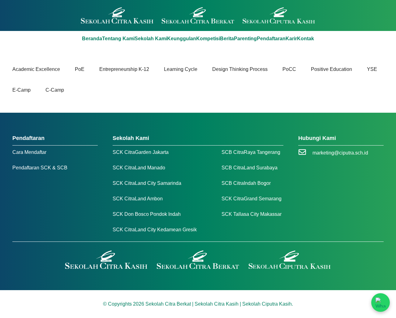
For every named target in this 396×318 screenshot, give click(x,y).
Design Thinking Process (240, 69)
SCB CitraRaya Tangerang (251, 152)
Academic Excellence (36, 69)
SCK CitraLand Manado (139, 167)
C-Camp (54, 90)
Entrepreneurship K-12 (124, 69)
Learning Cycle (180, 69)
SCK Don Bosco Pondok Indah (147, 214)
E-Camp (21, 90)
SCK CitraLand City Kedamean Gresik (155, 229)
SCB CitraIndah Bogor (246, 183)
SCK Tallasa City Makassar (252, 214)
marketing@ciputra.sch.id (340, 152)
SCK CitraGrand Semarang (252, 198)
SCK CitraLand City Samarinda (147, 183)
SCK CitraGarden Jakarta (141, 152)
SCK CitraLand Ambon (138, 198)
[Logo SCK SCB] (198, 15)
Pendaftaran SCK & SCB (39, 167)
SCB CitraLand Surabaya (250, 167)
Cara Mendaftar (29, 152)
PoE (79, 69)
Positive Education (331, 69)
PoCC (289, 69)
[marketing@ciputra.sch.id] (305, 152)
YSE (372, 69)
